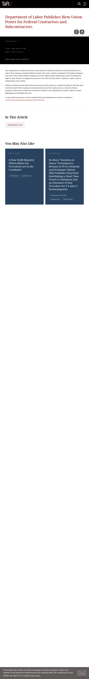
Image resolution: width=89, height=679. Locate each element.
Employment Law (15, 125)
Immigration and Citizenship (58, 195)
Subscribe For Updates (17, 59)
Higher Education (68, 199)
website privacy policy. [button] (31, 676)
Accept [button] (81, 673)
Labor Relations (14, 176)
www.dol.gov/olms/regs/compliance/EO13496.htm (24, 100)
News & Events (11, 41)
